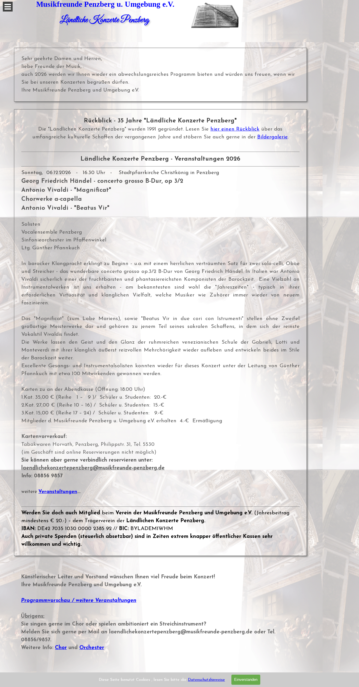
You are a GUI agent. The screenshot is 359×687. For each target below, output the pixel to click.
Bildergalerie (272, 137)
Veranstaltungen (57, 491)
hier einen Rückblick (234, 129)
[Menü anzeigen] (8, 7)
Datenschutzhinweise (206, 680)
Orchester (91, 648)
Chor (61, 648)
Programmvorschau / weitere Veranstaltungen (78, 600)
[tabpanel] (160, 333)
